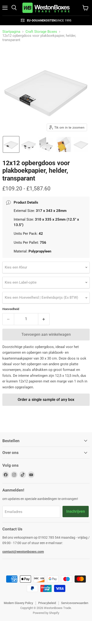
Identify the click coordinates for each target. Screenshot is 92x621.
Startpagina (11, 32)
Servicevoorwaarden (74, 603)
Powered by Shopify (46, 613)
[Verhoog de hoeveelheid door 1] (44, 319)
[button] (11, 144)
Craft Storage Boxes (41, 32)
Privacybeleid (47, 603)
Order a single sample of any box (46, 399)
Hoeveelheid (10, 309)
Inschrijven (75, 511)
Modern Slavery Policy (18, 603)
